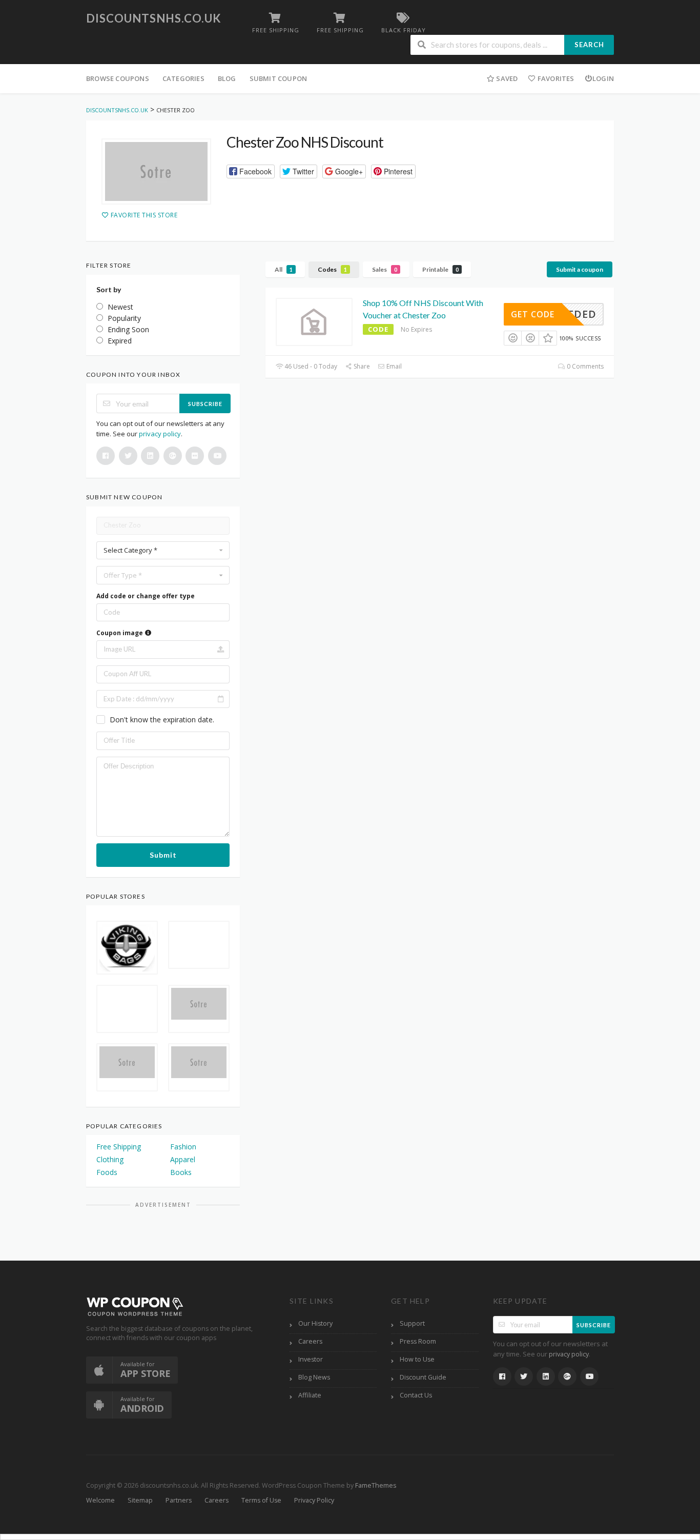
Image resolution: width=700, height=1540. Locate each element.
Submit (163, 854)
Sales (384, 269)
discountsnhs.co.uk (153, 18)
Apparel (182, 1159)
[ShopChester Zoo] (156, 171)
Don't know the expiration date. (162, 719)
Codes (332, 269)
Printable (440, 269)
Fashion (183, 1146)
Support (412, 1323)
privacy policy (160, 433)
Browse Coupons (117, 78)
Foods (106, 1172)
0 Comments (584, 366)
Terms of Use (261, 1500)
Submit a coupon (579, 269)
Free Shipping (118, 1146)
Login (603, 78)
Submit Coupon (278, 78)
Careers (310, 1341)
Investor (310, 1359)
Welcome (100, 1500)
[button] (251, 171)
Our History (315, 1323)
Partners (179, 1500)
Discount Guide (423, 1377)
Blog (227, 78)
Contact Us (416, 1395)
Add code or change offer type (145, 596)
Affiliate (309, 1395)
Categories (183, 78)
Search (589, 44)
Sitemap (140, 1500)
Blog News (314, 1377)
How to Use (417, 1359)
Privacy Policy (314, 1500)
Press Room (418, 1341)
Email (393, 366)
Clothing (109, 1159)
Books (181, 1172)
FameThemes (375, 1485)
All (284, 269)
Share (361, 366)
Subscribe (205, 403)
